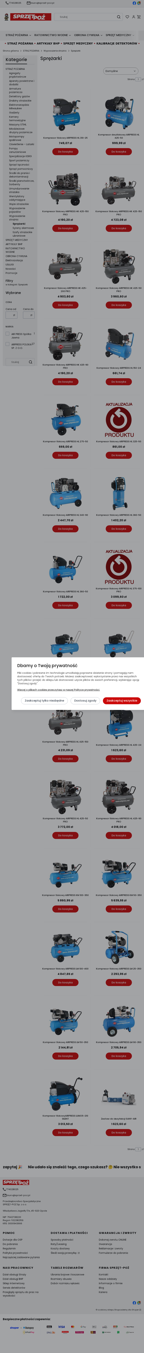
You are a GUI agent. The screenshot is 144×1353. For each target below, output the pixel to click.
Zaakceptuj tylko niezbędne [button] (44, 701)
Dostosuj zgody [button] (85, 701)
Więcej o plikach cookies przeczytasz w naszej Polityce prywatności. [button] (58, 690)
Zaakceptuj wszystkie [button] (122, 701)
